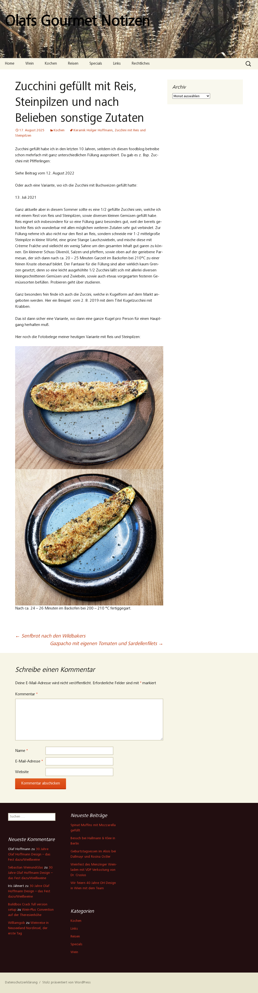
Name (21, 751)
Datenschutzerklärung (21, 982)
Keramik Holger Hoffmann (93, 130)
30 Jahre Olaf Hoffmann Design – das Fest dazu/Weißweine (29, 855)
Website (22, 772)
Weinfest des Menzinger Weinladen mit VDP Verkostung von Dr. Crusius (94, 870)
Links (117, 64)
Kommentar (26, 694)
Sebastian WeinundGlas (25, 868)
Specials (95, 64)
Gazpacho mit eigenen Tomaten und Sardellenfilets (106, 644)
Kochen (51, 64)
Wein (29, 64)
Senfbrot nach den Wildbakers (50, 636)
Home (9, 64)
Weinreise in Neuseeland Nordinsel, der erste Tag (28, 928)
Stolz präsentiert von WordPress (66, 982)
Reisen (73, 64)
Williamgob (16, 923)
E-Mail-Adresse (29, 761)
